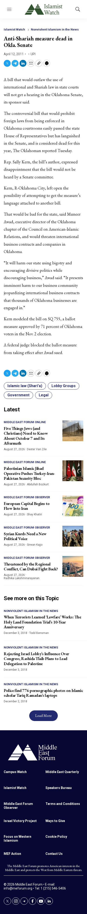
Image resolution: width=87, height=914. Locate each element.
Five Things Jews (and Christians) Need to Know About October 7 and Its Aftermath (26, 436)
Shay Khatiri (34, 514)
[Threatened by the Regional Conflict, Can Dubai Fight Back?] (72, 566)
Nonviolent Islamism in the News (55, 29)
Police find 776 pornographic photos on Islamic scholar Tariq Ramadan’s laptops (43, 693)
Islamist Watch (14, 29)
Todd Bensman (39, 633)
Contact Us (54, 854)
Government (18, 395)
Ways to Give (55, 821)
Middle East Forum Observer (27, 497)
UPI (33, 54)
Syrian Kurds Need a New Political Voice (25, 536)
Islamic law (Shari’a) (24, 386)
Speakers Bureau (58, 788)
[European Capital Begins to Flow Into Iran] (72, 505)
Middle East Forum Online (25, 422)
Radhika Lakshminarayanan (21, 578)
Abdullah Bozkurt (38, 484)
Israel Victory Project (20, 821)
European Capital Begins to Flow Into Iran (26, 506)
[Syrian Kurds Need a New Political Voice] (72, 536)
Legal (43, 395)
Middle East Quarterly (62, 772)
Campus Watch (15, 772)
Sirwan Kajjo (34, 544)
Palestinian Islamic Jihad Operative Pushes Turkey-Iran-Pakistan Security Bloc (29, 473)
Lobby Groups (64, 386)
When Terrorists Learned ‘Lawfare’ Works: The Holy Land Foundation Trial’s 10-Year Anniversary (42, 622)
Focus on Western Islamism (17, 838)
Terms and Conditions (62, 804)
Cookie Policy (56, 836)
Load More (43, 715)
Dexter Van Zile (37, 449)
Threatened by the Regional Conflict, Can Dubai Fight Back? (31, 566)
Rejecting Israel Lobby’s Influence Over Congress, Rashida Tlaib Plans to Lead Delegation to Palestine (36, 658)
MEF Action (12, 854)
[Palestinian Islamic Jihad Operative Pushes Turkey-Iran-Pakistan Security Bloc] (72, 470)
